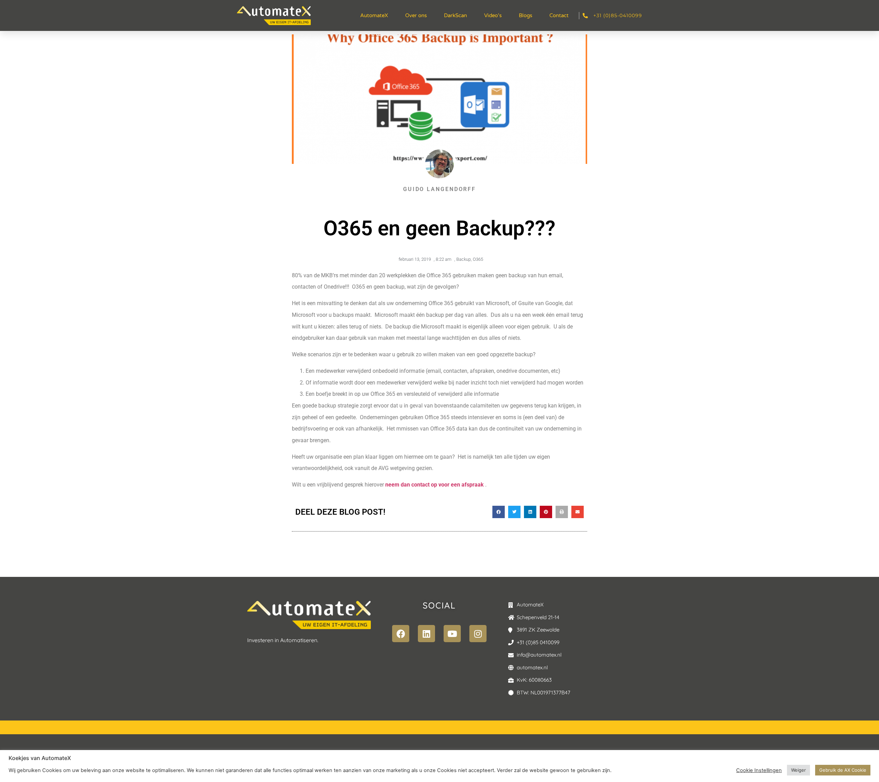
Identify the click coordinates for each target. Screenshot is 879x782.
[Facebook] (400, 633)
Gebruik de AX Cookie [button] (842, 770)
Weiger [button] (798, 770)
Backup (463, 259)
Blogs (525, 15)
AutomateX (374, 15)
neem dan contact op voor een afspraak (434, 484)
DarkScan (455, 15)
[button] (498, 512)
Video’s (493, 15)
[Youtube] (452, 633)
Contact (559, 15)
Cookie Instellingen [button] (759, 770)
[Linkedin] (426, 633)
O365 (478, 259)
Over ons (416, 15)
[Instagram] (478, 633)
